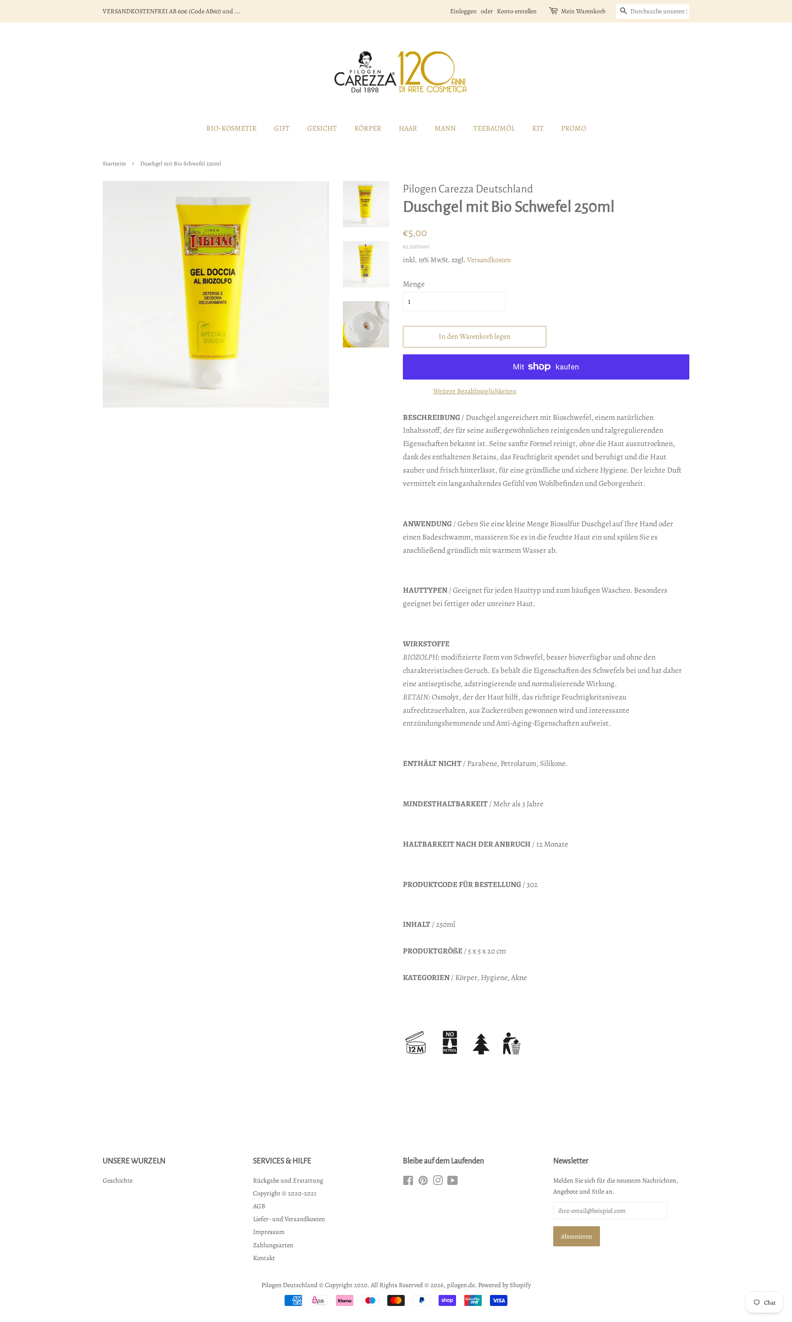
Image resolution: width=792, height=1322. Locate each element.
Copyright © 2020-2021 (284, 1193)
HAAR (408, 128)
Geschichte (117, 1180)
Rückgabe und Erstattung (288, 1180)
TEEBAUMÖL (494, 128)
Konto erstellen (517, 11)
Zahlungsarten (273, 1245)
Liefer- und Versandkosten (289, 1218)
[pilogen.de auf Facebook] (408, 1182)
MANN (445, 128)
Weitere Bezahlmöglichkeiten (474, 391)
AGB (259, 1206)
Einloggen (463, 11)
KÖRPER (367, 128)
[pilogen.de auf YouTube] (452, 1182)
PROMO (573, 128)
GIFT (282, 128)
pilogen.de (461, 1284)
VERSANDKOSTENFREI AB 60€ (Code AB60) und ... (171, 11)
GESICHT (322, 128)
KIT (538, 128)
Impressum (269, 1231)
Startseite (114, 163)
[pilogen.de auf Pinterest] (423, 1182)
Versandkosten (489, 260)
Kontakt (264, 1257)
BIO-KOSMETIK (231, 128)
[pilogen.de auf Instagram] (438, 1182)
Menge (414, 284)
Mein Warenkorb (583, 11)
